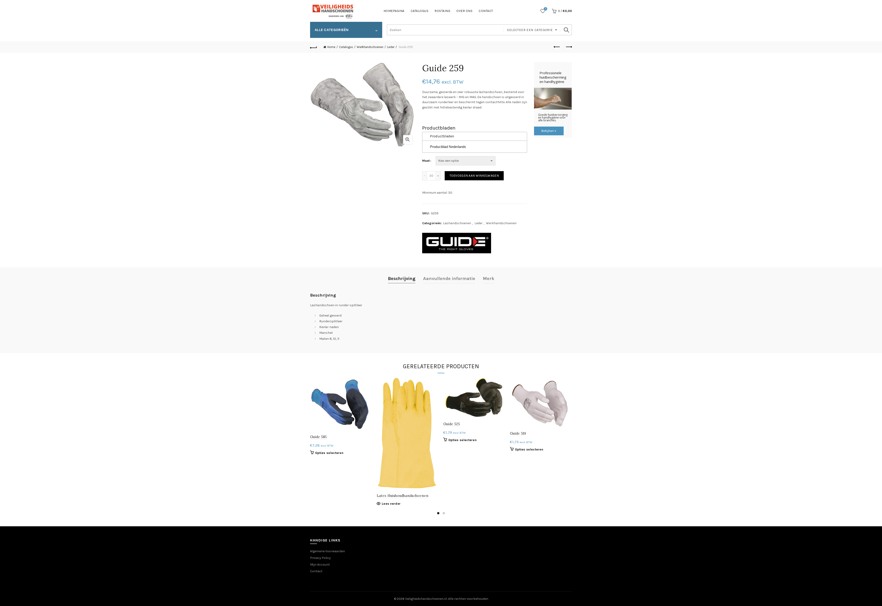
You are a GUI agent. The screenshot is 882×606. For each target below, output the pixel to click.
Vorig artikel (557, 47)
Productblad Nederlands (448, 147)
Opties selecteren (329, 453)
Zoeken (566, 30)
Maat (426, 161)
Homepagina (394, 11)
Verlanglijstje (545, 9)
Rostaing (442, 11)
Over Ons (464, 11)
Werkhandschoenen (370, 47)
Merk (488, 278)
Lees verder (391, 504)
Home (331, 47)
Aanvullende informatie (449, 278)
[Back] (313, 47)
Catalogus (420, 11)
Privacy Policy (320, 558)
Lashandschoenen (457, 223)
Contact (486, 11)
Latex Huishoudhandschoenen (403, 495)
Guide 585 (318, 437)
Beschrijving (402, 278)
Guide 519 (518, 433)
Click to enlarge (407, 139)
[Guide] (456, 243)
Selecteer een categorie (530, 30)
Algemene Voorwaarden (327, 551)
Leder (390, 47)
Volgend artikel (568, 47)
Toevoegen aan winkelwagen (474, 176)
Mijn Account (320, 564)
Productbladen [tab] (442, 136)
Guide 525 (451, 424)
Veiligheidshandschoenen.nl (426, 599)
